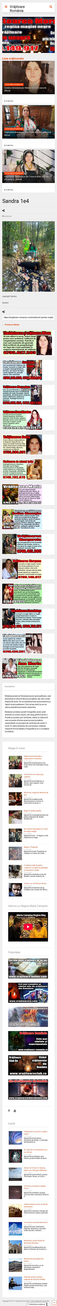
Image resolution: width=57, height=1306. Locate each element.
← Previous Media (10, 324)
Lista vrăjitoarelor (13, 58)
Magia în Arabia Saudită (32, 811)
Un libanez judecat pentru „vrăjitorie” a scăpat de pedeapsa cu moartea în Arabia (36, 867)
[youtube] (15, 1110)
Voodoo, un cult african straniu (35, 883)
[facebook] (9, 1110)
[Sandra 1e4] (28, 256)
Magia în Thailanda (31, 847)
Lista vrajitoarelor (14, 84)
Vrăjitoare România (17, 9)
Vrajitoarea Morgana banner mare (23, 44)
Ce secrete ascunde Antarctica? (36, 1222)
